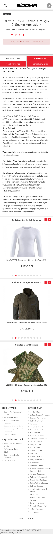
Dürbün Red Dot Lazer (39, 480)
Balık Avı (33, 454)
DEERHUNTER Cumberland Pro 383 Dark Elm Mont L (26, 322)
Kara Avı (33, 424)
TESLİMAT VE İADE (13, 64)
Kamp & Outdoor (36, 445)
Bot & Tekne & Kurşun (39, 483)
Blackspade (40, 29)
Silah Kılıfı (34, 494)
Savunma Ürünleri (37, 503)
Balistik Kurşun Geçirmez (40, 415)
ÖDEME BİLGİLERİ (40, 59)
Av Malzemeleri (36, 442)
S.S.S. (6, 452)
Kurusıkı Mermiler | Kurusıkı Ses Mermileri (40, 469)
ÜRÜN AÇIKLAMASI (13, 59)
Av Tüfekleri (35, 412)
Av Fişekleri (34, 512)
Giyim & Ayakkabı (37, 430)
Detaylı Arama (9, 460)
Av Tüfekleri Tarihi (11, 417)
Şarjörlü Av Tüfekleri (38, 418)
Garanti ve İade (10, 435)
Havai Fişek (34, 463)
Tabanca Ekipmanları (38, 439)
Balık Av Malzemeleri (38, 477)
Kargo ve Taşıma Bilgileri (13, 429)
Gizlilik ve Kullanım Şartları (14, 426)
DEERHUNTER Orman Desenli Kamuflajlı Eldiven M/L (26, 385)
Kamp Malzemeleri (37, 460)
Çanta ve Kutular (36, 465)
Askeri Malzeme (36, 509)
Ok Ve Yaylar (35, 448)
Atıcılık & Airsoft (36, 427)
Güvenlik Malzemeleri (38, 506)
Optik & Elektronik (37, 436)
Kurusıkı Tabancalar (38, 474)
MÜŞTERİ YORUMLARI (40, 64)
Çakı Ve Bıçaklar (36, 486)
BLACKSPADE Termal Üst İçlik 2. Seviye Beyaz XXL (26, 260)
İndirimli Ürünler (36, 421)
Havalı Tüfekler (36, 457)
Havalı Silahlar (36, 451)
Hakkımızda (8, 432)
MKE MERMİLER (36, 433)
